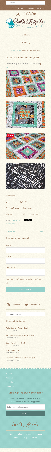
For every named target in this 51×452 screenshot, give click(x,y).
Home (12, 434)
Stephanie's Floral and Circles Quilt (20, 358)
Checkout (40, 8)
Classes (29, 434)
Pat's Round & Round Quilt (17, 328)
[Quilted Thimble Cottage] (25, 23)
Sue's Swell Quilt (12, 350)
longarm (16, 220)
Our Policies (10, 382)
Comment (10, 267)
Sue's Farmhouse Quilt (15, 343)
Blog (25, 438)
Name (9, 246)
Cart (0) (30, 8)
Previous (12, 232)
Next (41, 232)
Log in (20, 8)
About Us (9, 378)
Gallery (25, 42)
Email (9, 256)
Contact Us (10, 386)
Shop (20, 434)
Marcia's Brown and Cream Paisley (20, 335)
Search (9, 374)
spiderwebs (10, 224)
